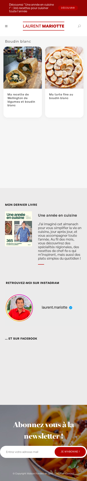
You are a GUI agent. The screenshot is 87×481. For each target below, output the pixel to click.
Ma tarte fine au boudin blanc (61, 96)
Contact (69, 473)
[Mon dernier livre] (18, 241)
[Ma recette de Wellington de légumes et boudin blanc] (22, 68)
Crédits (59, 473)
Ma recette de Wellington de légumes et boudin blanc (21, 100)
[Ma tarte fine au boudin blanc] (64, 68)
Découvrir (68, 7)
